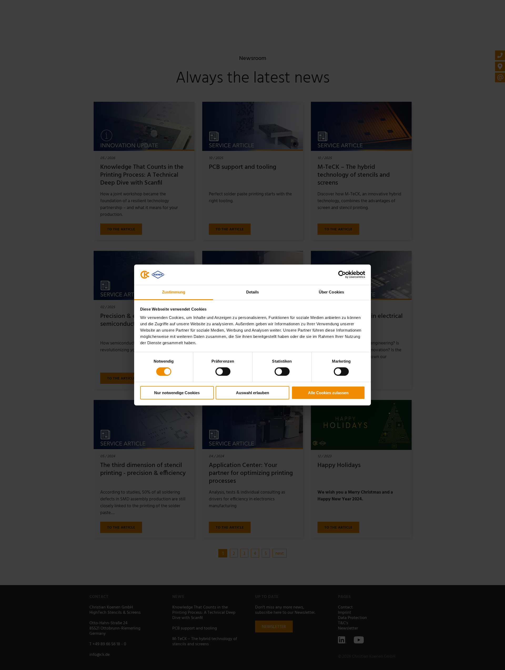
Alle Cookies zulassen (328, 392)
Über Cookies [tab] (331, 292)
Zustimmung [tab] (173, 292)
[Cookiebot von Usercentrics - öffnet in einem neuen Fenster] (342, 274)
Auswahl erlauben (252, 392)
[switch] (222, 371)
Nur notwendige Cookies (177, 392)
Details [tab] (252, 292)
